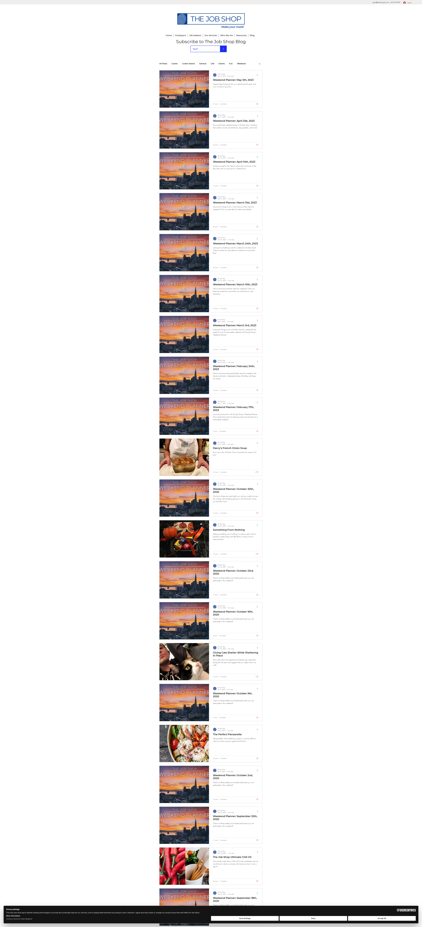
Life (212, 64)
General (202, 64)
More (239, 64)
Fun (231, 64)
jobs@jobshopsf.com (381, 2)
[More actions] (258, 75)
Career (175, 64)
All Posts (163, 64)
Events (222, 64)
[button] (260, 64)
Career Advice (188, 64)
